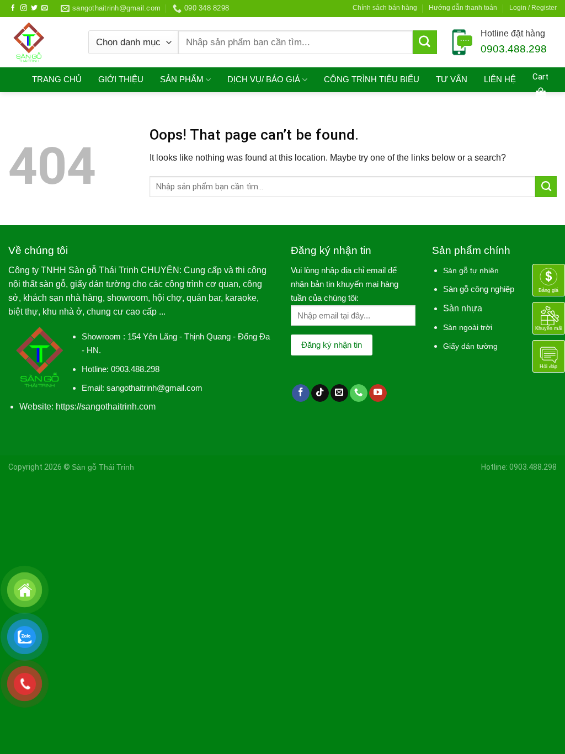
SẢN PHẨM (182, 79)
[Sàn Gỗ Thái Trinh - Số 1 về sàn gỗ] (40, 42)
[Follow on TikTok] (320, 393)
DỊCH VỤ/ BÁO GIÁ (263, 79)
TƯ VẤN (451, 79)
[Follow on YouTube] (378, 393)
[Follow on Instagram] (23, 8)
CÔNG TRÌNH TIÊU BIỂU (371, 79)
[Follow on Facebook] (13, 8)
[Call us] (358, 393)
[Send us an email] (44, 8)
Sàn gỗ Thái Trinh (103, 467)
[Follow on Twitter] (34, 8)
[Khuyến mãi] (548, 317)
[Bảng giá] (548, 279)
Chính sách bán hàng (385, 8)
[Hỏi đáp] (548, 355)
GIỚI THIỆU (120, 79)
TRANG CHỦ (57, 79)
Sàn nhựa (462, 308)
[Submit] (425, 42)
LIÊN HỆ (500, 79)
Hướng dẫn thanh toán (463, 8)
